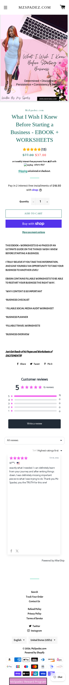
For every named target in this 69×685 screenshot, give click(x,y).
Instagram (36, 630)
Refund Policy (34, 609)
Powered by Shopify (35, 652)
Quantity (24, 201)
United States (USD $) (41, 640)
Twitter (36, 626)
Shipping (22, 171)
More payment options (33, 232)
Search (34, 592)
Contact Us (34, 601)
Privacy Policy (34, 613)
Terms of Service (34, 618)
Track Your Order (34, 596)
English (17, 640)
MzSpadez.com (34, 7)
